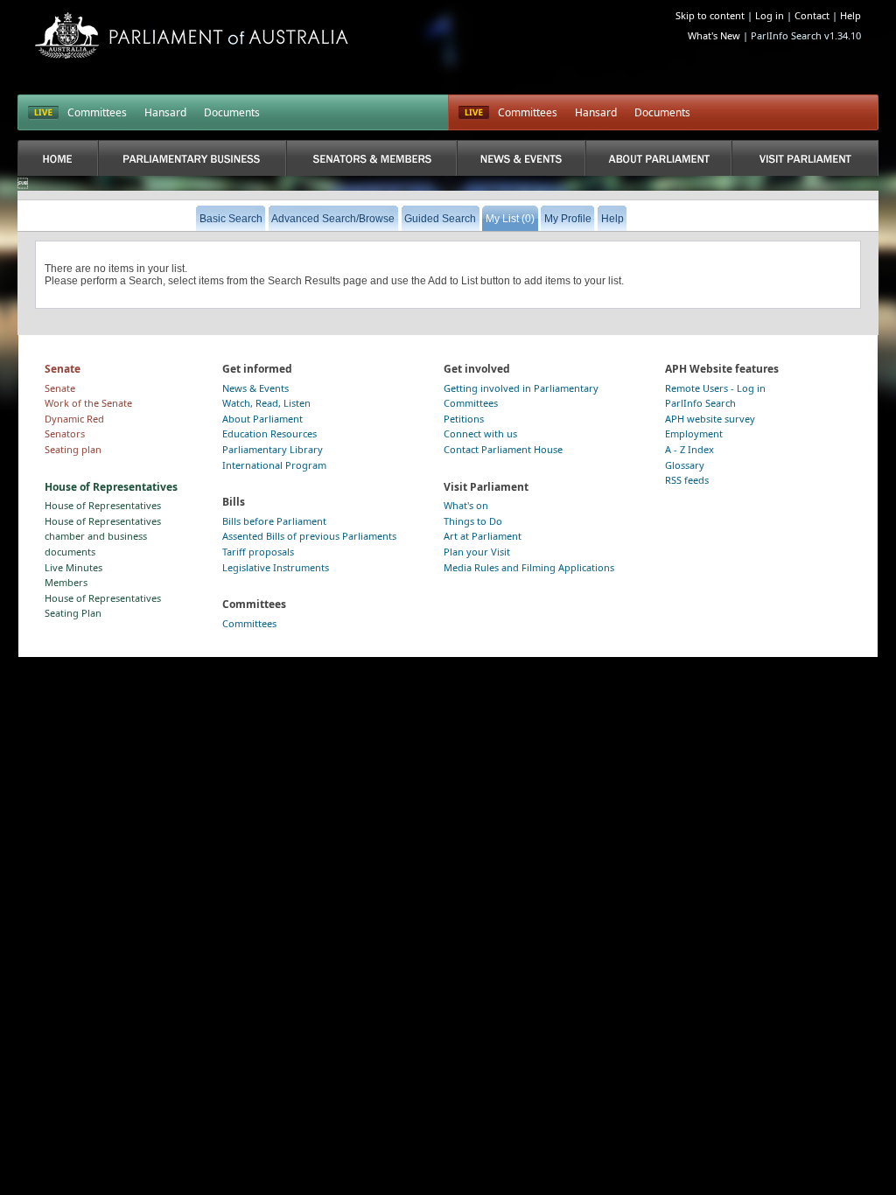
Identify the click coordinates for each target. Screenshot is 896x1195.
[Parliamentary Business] (192, 158)
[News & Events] (521, 158)
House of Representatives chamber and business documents (103, 536)
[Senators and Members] (371, 158)
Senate (60, 388)
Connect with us (480, 433)
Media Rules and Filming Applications (529, 567)
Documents (232, 112)
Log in (769, 15)
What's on (466, 505)
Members (66, 582)
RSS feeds (687, 479)
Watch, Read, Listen (266, 402)
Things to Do (473, 521)
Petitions (464, 418)
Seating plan (73, 449)
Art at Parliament (483, 535)
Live (473, 113)
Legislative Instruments (275, 567)
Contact (812, 15)
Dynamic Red (74, 418)
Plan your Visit (477, 551)
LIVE (43, 113)
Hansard (165, 112)
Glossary (684, 465)
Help (850, 15)
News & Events (255, 388)
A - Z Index (689, 449)
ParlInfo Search (700, 402)
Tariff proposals (258, 551)
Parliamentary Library (272, 449)
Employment (694, 433)
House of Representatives (103, 505)
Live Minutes (73, 567)
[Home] (58, 158)
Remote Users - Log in (715, 388)
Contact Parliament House (503, 449)
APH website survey (710, 418)
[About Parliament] (658, 158)
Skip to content (710, 15)
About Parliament (262, 418)
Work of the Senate (88, 402)
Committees (97, 112)
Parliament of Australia (191, 35)
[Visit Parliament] (805, 158)
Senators (65, 433)
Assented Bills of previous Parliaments (309, 535)
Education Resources (269, 433)
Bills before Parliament (274, 521)
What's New (714, 35)
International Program (274, 465)
